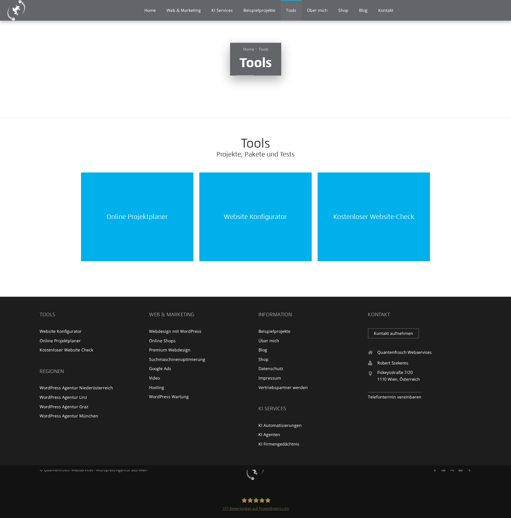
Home (248, 49)
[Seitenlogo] (16, 10)
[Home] (255, 469)
